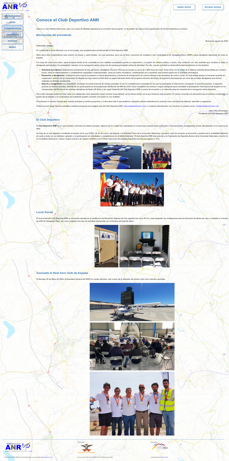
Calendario (12, 34)
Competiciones (12, 28)
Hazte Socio (184, 7)
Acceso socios (212, 7)
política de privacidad (163, 457)
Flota (12, 22)
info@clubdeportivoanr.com (207, 106)
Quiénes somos (12, 16)
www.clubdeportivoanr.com (135, 106)
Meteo (12, 47)
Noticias (12, 41)
